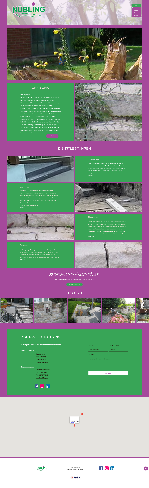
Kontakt (136, 15)
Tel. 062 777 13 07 (42, 375)
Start (136, 5)
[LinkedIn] (48, 386)
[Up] (146, 468)
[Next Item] (146, 310)
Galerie (136, 10)
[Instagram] (42, 386)
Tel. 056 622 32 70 (42, 359)
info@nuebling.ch (42, 362)
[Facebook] (36, 386)
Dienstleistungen (136, 7)
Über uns (136, 13)
